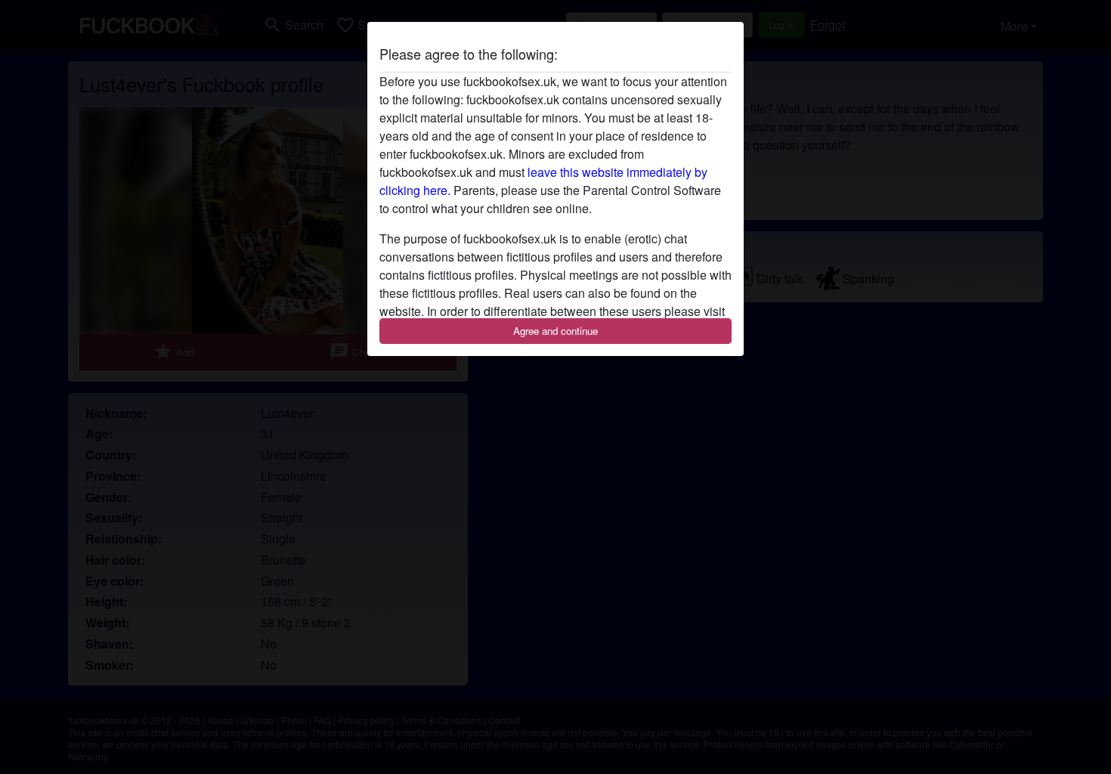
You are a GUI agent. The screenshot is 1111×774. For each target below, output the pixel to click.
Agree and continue (555, 331)
